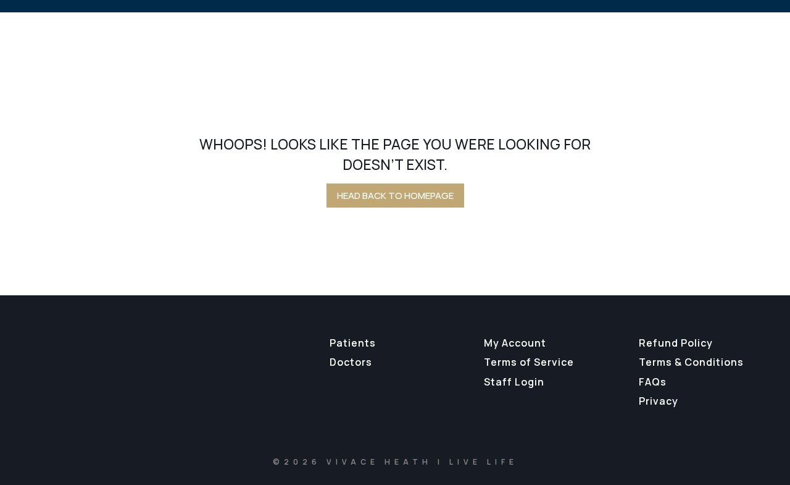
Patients (353, 343)
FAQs (653, 382)
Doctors (351, 362)
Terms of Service (529, 362)
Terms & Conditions (691, 362)
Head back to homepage (395, 195)
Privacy (658, 401)
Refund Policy (676, 343)
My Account (515, 343)
